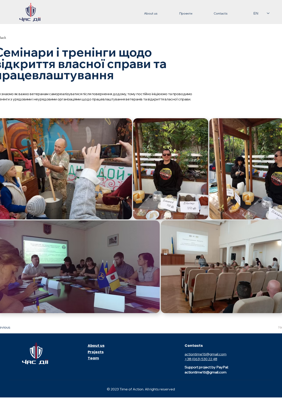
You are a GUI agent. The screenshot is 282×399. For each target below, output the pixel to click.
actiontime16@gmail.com (205, 354)
